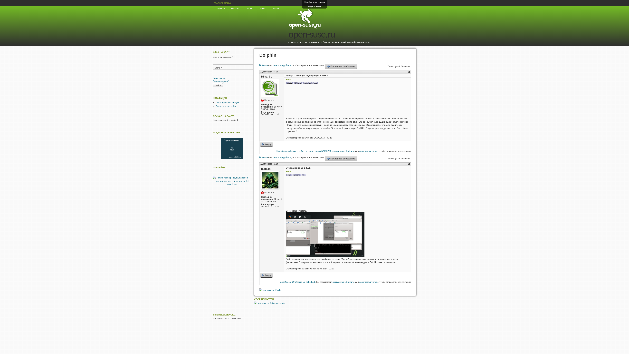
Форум (262, 9)
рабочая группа (310, 83)
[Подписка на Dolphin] (270, 290)
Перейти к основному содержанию (314, 4)
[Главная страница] (304, 28)
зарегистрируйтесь (282, 65)
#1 (409, 72)
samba (289, 83)
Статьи (249, 9)
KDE (288, 175)
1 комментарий (338, 282)
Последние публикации (227, 102)
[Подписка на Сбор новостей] (269, 303)
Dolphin (298, 83)
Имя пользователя (223, 57)
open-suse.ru (311, 35)
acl (303, 175)
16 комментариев (337, 151)
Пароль (217, 68)
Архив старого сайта (226, 106)
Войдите (263, 65)
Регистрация (219, 78)
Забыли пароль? (221, 81)
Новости (235, 9)
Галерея (275, 9)
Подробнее (302, 151)
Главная (221, 9)
